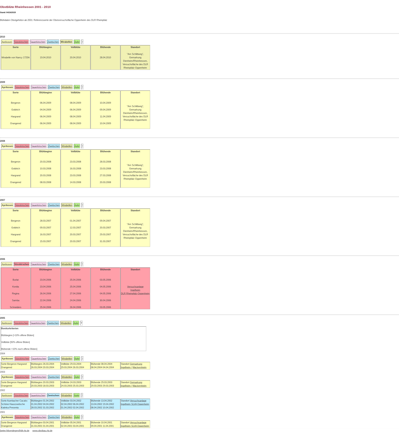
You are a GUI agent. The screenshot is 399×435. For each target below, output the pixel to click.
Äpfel (76, 42)
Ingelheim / (126, 367)
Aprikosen (7, 42)
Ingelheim (126, 404)
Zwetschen (53, 42)
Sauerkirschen (37, 42)
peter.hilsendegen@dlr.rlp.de (15, 430)
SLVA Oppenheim (140, 404)
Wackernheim (139, 367)
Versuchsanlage (138, 400)
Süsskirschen (21, 42)
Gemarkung (136, 364)
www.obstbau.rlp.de (42, 430)
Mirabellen (67, 87)
